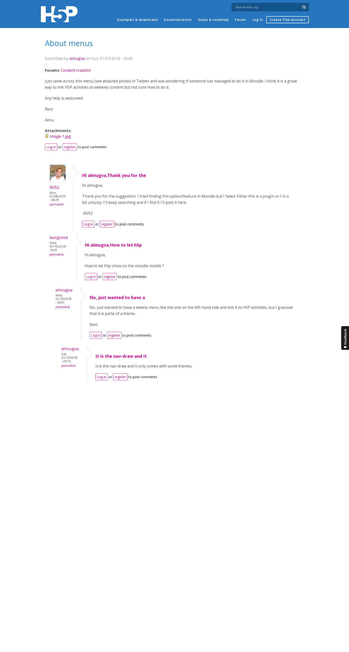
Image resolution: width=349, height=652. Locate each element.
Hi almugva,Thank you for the (114, 175)
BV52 (54, 187)
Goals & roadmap (213, 19)
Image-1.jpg (60, 136)
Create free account (288, 19)
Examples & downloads (137, 19)
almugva (77, 58)
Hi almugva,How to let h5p (113, 245)
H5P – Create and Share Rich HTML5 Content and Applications (59, 14)
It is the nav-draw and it (121, 356)
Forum (240, 19)
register (69, 147)
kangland (59, 237)
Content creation (76, 70)
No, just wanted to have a (117, 297)
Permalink (57, 204)
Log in (257, 19)
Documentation (178, 19)
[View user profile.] (58, 181)
